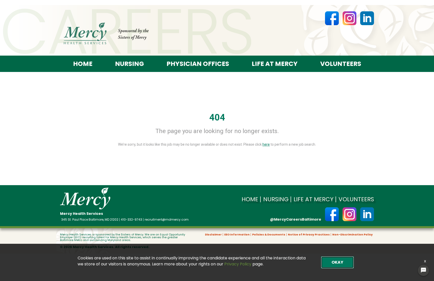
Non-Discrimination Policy (352, 234)
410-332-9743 (131, 219)
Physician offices (198, 64)
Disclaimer (213, 234)
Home (82, 64)
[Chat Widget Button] (423, 270)
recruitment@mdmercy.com (167, 219)
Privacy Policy (237, 264)
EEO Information (237, 234)
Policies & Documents (268, 234)
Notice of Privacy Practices (309, 234)
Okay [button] (337, 262)
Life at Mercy (275, 64)
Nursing (129, 64)
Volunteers (340, 64)
